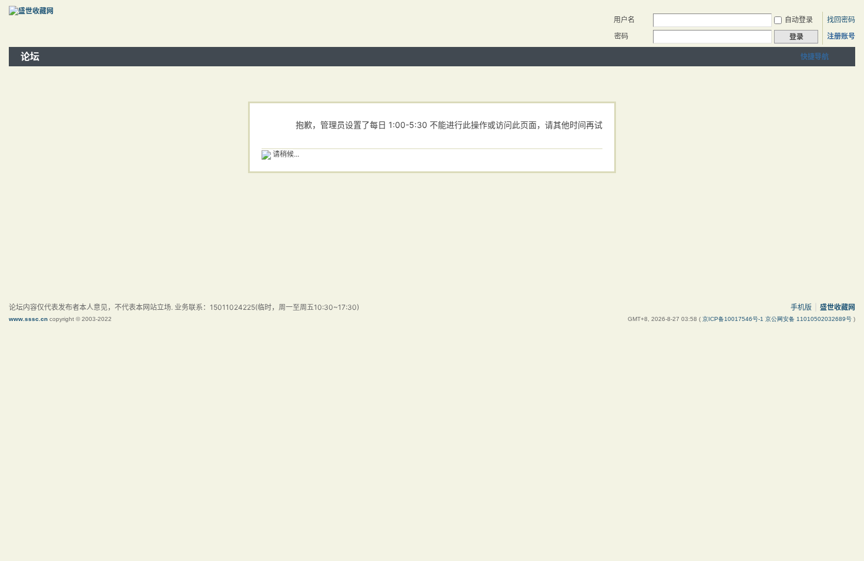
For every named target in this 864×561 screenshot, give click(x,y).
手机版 (801, 307)
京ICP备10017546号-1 (733, 319)
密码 (621, 36)
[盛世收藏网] (31, 10)
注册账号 (841, 36)
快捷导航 (815, 56)
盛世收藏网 (837, 307)
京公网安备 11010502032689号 (809, 319)
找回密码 (841, 19)
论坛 (30, 56)
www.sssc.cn (28, 319)
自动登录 (799, 19)
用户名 (624, 19)
